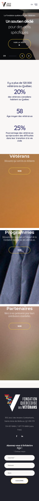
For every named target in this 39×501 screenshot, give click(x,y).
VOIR (19, 171)
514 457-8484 (10, 426)
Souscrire (19, 481)
